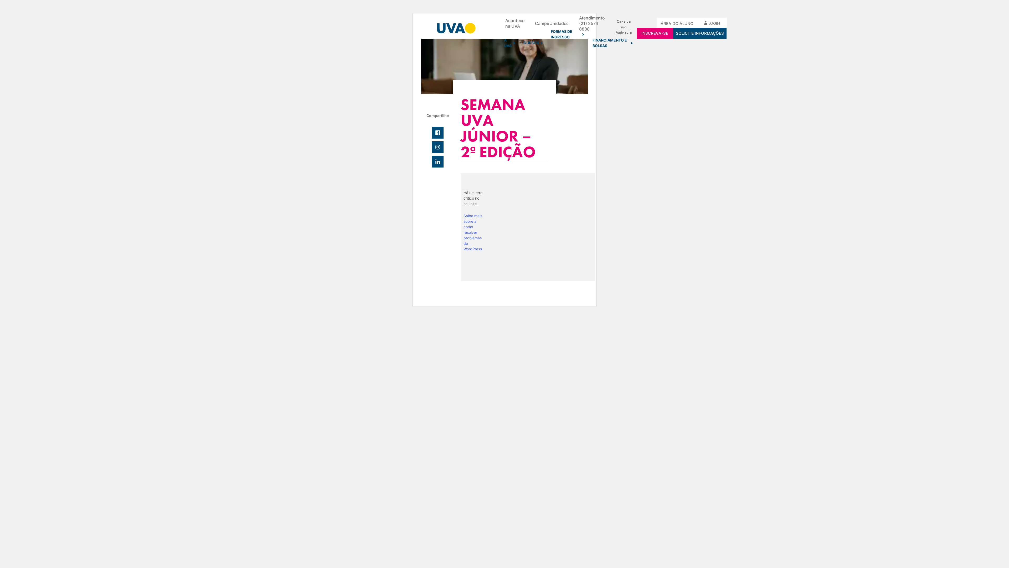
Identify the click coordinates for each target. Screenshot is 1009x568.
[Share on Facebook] (438, 133)
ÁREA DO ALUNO (677, 23)
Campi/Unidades (552, 23)
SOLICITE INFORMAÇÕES (700, 33)
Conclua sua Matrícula (623, 23)
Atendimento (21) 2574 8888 (592, 23)
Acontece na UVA (514, 23)
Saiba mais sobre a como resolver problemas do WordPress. (473, 232)
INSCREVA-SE (654, 33)
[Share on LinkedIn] (438, 162)
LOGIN (714, 23)
